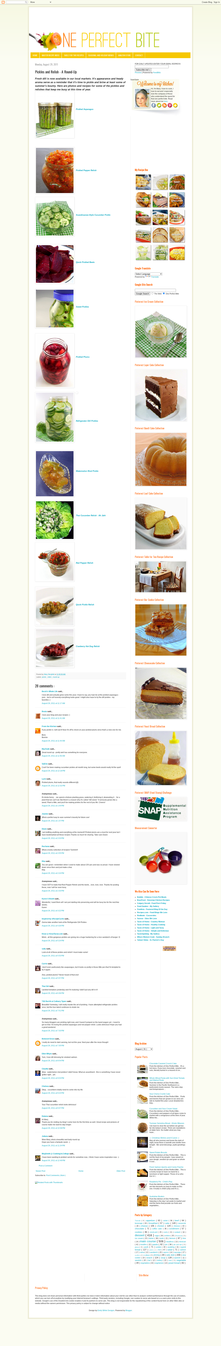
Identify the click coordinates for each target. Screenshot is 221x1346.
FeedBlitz (157, 73)
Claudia (45, 1069)
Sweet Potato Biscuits (158, 1152)
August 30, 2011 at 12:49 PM (53, 1160)
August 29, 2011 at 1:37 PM (53, 821)
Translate (155, 277)
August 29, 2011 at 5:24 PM (53, 941)
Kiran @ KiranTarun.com (52, 934)
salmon (183, 1250)
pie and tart (178, 1244)
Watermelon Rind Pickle (87, 471)
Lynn (44, 779)
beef (177, 1220)
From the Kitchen (49, 726)
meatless (170, 1242)
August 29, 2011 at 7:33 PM (53, 1031)
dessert (140, 1235)
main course (148, 1241)
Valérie (45, 764)
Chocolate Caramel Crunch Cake (163, 1063)
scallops (147, 1255)
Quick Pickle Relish (85, 605)
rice (160, 1250)
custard (177, 1232)
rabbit (151, 1250)
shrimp (157, 1255)
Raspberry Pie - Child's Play (160, 1182)
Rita (44, 861)
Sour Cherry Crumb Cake (159, 1094)
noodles (143, 1244)
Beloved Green (48, 1039)
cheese (145, 1226)
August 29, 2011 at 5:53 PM (53, 956)
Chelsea (45, 1086)
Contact (139, 55)
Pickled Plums (82, 357)
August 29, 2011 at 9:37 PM (53, 1108)
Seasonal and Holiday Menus (101, 55)
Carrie (45, 964)
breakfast (154, 1223)
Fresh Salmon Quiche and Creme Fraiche (166, 1167)
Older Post (121, 1171)
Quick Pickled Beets (85, 262)
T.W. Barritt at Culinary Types (54, 1001)
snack (150, 1257)
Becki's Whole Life (50, 691)
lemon (173, 1238)
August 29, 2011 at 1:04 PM (53, 806)
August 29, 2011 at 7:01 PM (53, 1011)
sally (44, 949)
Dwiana (45, 1116)
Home (35, 55)
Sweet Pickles (82, 307)
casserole (182, 1223)
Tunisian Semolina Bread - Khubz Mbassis (166, 1123)
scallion (137, 1255)
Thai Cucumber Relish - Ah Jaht (91, 515)
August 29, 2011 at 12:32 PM (53, 786)
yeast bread (174, 1263)
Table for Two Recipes (74, 55)
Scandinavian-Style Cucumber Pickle (93, 215)
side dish (170, 1255)
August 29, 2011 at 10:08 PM (53, 1128)
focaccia (179, 1236)
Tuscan (138, 1220)
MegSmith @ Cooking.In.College (55, 1154)
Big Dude (46, 749)
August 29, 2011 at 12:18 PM (53, 771)
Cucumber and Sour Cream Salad (163, 1109)
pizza (137, 1247)
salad (170, 1249)
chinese (177, 1226)
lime (184, 1238)
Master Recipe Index (50, 55)
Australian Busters (156, 1196)
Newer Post (40, 1171)
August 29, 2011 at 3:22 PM (53, 911)
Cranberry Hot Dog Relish (88, 646)
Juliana (45, 1136)
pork (146, 1247)
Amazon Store (124, 55)
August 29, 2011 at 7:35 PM (53, 1046)
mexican (182, 1242)
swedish (138, 1260)
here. (166, 101)
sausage (178, 1252)
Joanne (45, 814)
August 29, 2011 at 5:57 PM (53, 978)
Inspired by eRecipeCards (53, 919)
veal (170, 1260)
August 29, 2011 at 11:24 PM (53, 1146)
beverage (139, 1223)
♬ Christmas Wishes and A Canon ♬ (164, 1138)
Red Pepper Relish (84, 563)
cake (167, 1223)
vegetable (181, 1260)
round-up (56, 677)
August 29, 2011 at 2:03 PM (53, 838)
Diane (44, 829)
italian (151, 1238)
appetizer (151, 1220)
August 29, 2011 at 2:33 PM (53, 891)
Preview (138, 73)
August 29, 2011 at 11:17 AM (53, 703)
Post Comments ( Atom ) (56, 1175)
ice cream (139, 1238)
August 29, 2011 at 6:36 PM (53, 993)
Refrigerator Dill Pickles (87, 421)
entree (168, 1236)
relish (50, 677)
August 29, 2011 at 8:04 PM (53, 1061)
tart (149, 1260)
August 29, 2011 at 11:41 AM (53, 718)
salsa (142, 1252)
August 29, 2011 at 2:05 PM (53, 853)
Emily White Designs (106, 1310)
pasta (156, 1244)
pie (166, 1244)
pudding (171, 1247)
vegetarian (159, 1263)
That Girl (45, 986)
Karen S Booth (48, 899)
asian (166, 1221)
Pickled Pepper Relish (86, 170)
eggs (157, 1236)
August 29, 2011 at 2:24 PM (53, 873)
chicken (161, 1226)
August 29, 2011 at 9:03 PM (53, 1078)
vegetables (145, 1263)
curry (166, 1232)
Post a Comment (45, 1166)
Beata (44, 711)
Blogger (129, 1310)
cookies (139, 1232)
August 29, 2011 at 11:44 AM (53, 741)
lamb (162, 1238)
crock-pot (154, 1232)
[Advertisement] (110, 15)
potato (159, 1247)
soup (163, 1257)
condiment (174, 1228)
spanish (177, 1258)
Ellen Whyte (47, 1054)
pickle (44, 677)
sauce (166, 1252)
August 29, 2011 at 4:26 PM (53, 926)
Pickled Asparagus (84, 109)
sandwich (154, 1252)
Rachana (46, 846)
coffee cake (157, 1229)
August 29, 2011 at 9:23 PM (53, 1093)
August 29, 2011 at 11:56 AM (53, 756)
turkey (160, 1260)
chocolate (140, 1228)
